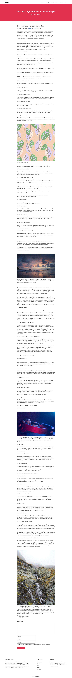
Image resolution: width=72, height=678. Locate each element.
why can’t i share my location (24, 616)
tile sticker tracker (22, 617)
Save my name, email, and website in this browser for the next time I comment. (34, 644)
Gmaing (47, 2)
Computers (42, 2)
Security (57, 2)
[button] (65, 2)
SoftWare (61, 2)
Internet (52, 2)
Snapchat (29, 28)
